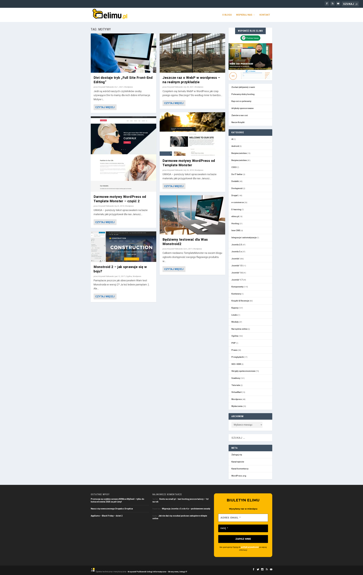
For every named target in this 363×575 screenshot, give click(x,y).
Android (235, 146)
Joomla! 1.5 (236, 265)
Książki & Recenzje (240, 301)
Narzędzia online (239, 329)
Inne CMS (235, 230)
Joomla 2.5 (236, 244)
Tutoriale (235, 385)
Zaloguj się (236, 455)
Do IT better (237, 174)
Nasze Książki (238, 122)
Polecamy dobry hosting (243, 94)
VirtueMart (236, 392)
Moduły (235, 322)
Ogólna (129, 276)
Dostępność (237, 188)
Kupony (234, 308)
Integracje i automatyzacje (244, 237)
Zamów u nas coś (239, 115)
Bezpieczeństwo (239, 153)
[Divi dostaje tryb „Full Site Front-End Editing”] (123, 53)
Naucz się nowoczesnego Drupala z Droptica (112, 509)
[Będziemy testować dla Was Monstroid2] (192, 214)
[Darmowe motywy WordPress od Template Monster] (192, 134)
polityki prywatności (250, 547)
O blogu (227, 15)
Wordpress (128, 87)
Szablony (235, 378)
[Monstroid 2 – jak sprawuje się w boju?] (123, 246)
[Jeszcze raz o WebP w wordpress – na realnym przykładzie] (192, 53)
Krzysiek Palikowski (106, 87)
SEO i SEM (236, 364)
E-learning (236, 209)
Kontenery (236, 294)
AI (232, 139)
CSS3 (234, 167)
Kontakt (264, 15)
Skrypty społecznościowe (243, 371)
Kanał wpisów (237, 462)
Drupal (234, 195)
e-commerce (237, 202)
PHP (233, 343)
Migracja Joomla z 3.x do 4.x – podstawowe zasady (186, 509)
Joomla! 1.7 (236, 280)
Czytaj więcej (105, 107)
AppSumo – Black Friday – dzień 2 (107, 516)
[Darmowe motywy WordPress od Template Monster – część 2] (123, 154)
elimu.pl (235, 216)
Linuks (234, 315)
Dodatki (235, 181)
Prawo (234, 350)
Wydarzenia (236, 406)
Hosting (235, 223)
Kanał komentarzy (239, 469)
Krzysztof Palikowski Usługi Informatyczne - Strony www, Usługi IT (157, 572)
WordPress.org (238, 476)
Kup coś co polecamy (241, 101)
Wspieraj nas (244, 15)
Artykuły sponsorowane (242, 108)
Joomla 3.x (236, 251)
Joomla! (235, 259)
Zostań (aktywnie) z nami (243, 87)
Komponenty (237, 287)
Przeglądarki (237, 357)
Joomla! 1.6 (236, 273)
